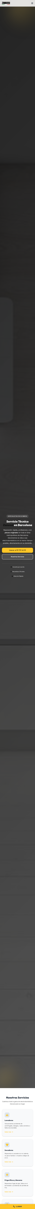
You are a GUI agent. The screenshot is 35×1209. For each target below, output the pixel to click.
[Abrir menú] (32, 3)
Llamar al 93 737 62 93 (17, 550)
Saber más (8, 1132)
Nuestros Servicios (17, 557)
